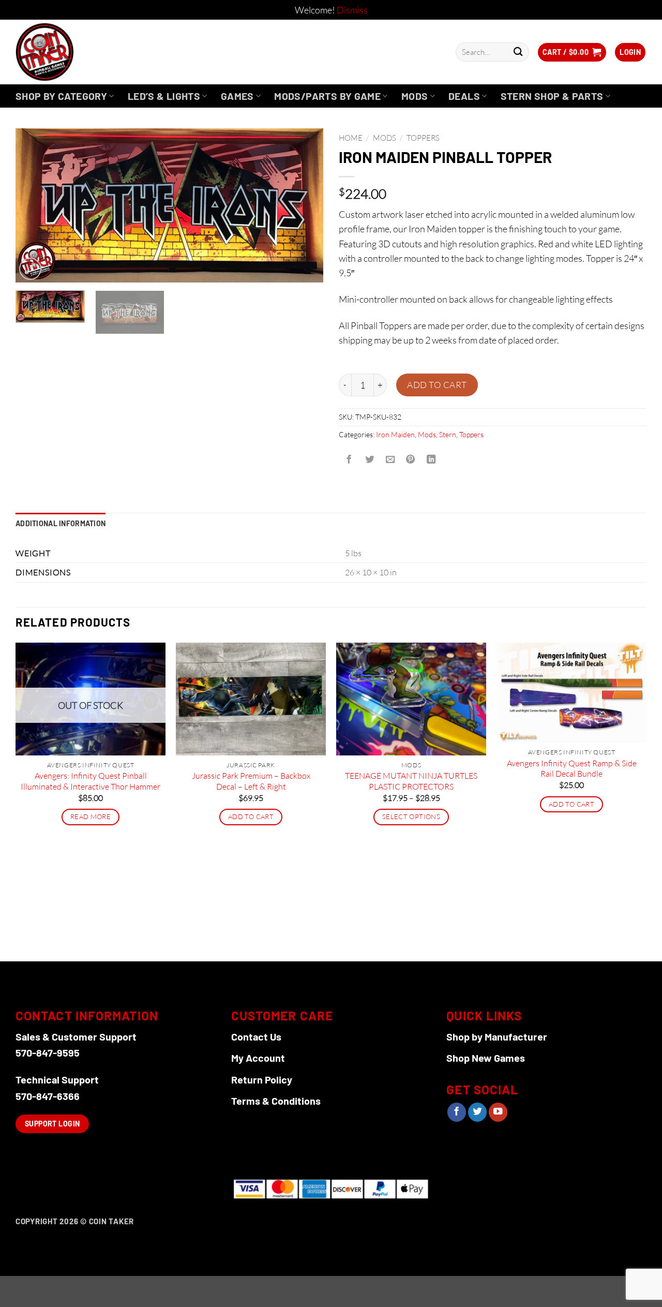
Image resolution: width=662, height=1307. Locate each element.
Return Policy (261, 1079)
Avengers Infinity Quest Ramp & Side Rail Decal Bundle (572, 768)
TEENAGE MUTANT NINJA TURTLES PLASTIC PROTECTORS (411, 781)
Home (351, 138)
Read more (90, 816)
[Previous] (34, 205)
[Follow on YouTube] (498, 1112)
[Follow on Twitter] (477, 1112)
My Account (258, 1057)
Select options (411, 816)
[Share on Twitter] (369, 459)
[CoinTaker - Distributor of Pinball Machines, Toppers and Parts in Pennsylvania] (73, 52)
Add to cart (437, 384)
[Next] (304, 205)
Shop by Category (61, 96)
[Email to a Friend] (390, 459)
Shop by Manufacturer (496, 1036)
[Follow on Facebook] (456, 1112)
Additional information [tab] (61, 523)
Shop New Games (485, 1057)
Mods (414, 96)
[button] (572, 52)
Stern (447, 434)
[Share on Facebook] (349, 459)
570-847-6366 (48, 1096)
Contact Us (256, 1036)
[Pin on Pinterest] (410, 459)
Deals (464, 96)
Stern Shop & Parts (552, 96)
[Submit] (518, 52)
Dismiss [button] (352, 10)
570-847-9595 (48, 1052)
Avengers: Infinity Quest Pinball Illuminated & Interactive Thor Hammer (90, 781)
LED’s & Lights (164, 96)
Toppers (423, 138)
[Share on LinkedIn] (431, 459)
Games (237, 96)
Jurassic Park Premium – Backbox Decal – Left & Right (251, 781)
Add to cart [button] (251, 816)
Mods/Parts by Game (327, 96)
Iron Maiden (395, 434)
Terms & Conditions (276, 1100)
